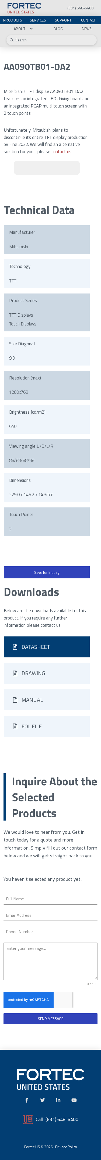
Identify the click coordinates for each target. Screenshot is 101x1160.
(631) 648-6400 (62, 1119)
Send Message (50, 1018)
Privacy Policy (66, 1147)
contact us (61, 151)
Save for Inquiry (47, 572)
